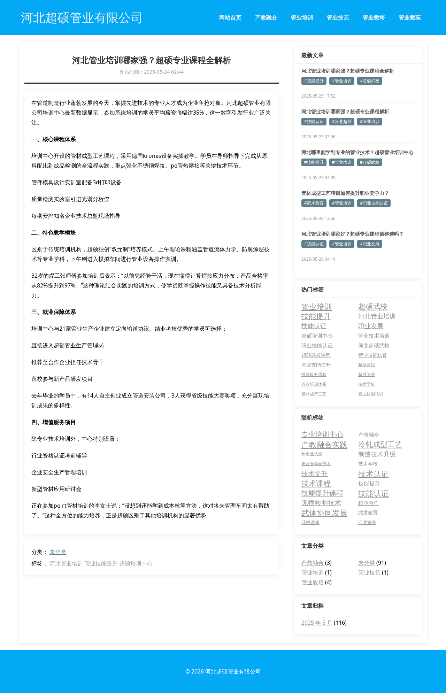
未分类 (57, 552)
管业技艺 (338, 17)
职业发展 (370, 326)
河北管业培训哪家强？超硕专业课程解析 (345, 111)
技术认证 (373, 473)
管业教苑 (410, 17)
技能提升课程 (313, 374)
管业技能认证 (372, 355)
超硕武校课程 (316, 355)
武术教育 (368, 512)
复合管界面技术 (316, 464)
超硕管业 (366, 374)
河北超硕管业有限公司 (233, 671)
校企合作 (368, 502)
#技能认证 (314, 121)
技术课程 (316, 483)
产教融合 (266, 17)
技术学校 (366, 384)
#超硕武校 (369, 81)
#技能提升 (314, 81)
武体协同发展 (324, 512)
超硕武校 (372, 306)
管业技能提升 (101, 563)
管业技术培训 (374, 335)
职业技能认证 (317, 345)
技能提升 (316, 316)
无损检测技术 (321, 502)
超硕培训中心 (136, 563)
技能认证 (313, 326)
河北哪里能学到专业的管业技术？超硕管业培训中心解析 (357, 152)
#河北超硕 (342, 121)
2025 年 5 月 (316, 622)
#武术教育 (314, 203)
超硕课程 (366, 365)
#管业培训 (342, 81)
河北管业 (367, 522)
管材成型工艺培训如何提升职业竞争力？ (345, 193)
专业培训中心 (322, 434)
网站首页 (230, 17)
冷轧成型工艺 (380, 444)
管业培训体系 (313, 384)
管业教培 (374, 17)
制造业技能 (311, 454)
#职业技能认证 (374, 203)
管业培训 (302, 17)
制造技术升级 (377, 454)
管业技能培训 (370, 394)
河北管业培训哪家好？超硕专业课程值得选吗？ (352, 233)
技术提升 (314, 473)
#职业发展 (369, 244)
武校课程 (310, 522)
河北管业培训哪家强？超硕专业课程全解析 (347, 70)
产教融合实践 (324, 444)
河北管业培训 (66, 563)
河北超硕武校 (374, 345)
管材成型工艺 (313, 394)
